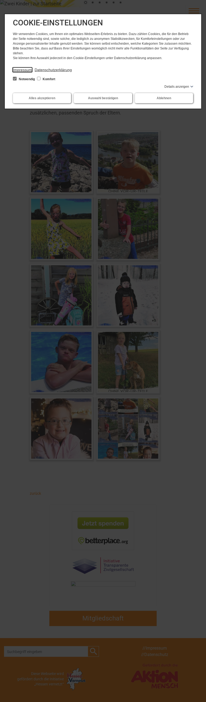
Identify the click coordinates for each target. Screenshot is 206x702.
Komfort (48, 79)
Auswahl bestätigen (103, 98)
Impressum (22, 70)
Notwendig (27, 79)
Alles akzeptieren (42, 98)
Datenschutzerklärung (53, 70)
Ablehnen (164, 98)
